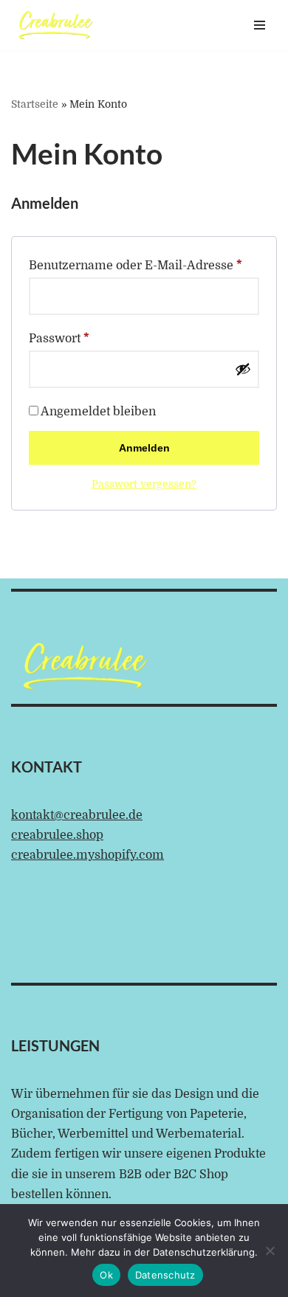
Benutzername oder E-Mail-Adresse (135, 265)
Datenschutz (165, 1275)
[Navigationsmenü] (259, 25)
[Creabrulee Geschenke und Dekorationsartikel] (55, 25)
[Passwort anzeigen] (243, 369)
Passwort (59, 338)
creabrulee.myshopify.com (87, 855)
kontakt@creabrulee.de (77, 815)
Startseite (34, 104)
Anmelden (144, 448)
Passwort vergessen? (144, 484)
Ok (106, 1275)
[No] (269, 1250)
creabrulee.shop (57, 835)
